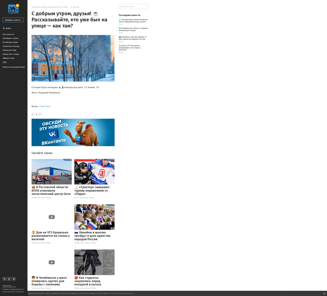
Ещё (5, 62)
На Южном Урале (10, 42)
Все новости (8, 34)
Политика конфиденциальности (13, 289)
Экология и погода (11, 46)
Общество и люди (11, 54)
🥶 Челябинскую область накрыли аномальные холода (133, 29)
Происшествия (9, 50)
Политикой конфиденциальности (121, 293)
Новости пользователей (14, 67)
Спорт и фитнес (81, 198)
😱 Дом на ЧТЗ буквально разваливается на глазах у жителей (51, 236)
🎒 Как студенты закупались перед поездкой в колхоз (87, 281)
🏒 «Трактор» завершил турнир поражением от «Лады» (91, 190)
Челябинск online (10, 38)
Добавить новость (13, 20)
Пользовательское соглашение (13, 291)
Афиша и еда (8, 58)
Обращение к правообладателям (9, 286)
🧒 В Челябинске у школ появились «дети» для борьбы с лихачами (49, 281)
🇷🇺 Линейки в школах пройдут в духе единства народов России (92, 236)
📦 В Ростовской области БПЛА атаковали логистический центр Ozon (51, 190)
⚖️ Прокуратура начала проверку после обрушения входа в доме (133, 21)
